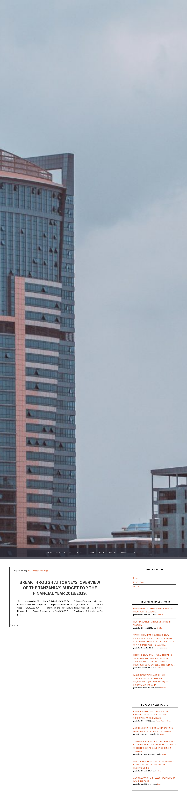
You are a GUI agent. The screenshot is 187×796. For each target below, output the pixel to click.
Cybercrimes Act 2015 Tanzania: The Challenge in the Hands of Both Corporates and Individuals (150, 714)
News (135, 578)
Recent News (166, 721)
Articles (136, 586)
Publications (138, 582)
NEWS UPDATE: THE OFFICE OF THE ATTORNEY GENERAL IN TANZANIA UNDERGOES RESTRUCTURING (154, 764)
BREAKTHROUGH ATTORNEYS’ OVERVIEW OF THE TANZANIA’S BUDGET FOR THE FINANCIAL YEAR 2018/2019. (59, 587)
